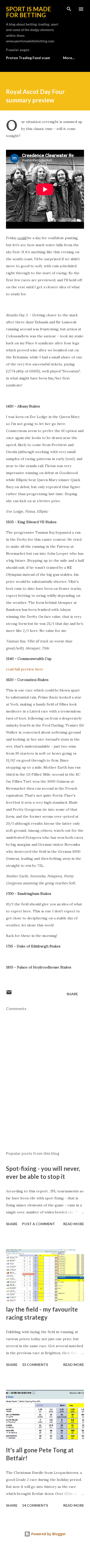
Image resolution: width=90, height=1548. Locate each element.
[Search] (69, 9)
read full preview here (24, 669)
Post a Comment (38, 1224)
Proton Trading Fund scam (28, 58)
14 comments (35, 1505)
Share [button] (72, 994)
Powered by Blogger (48, 1533)
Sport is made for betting (28, 12)
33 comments (35, 1364)
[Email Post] (9, 994)
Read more (73, 1224)
